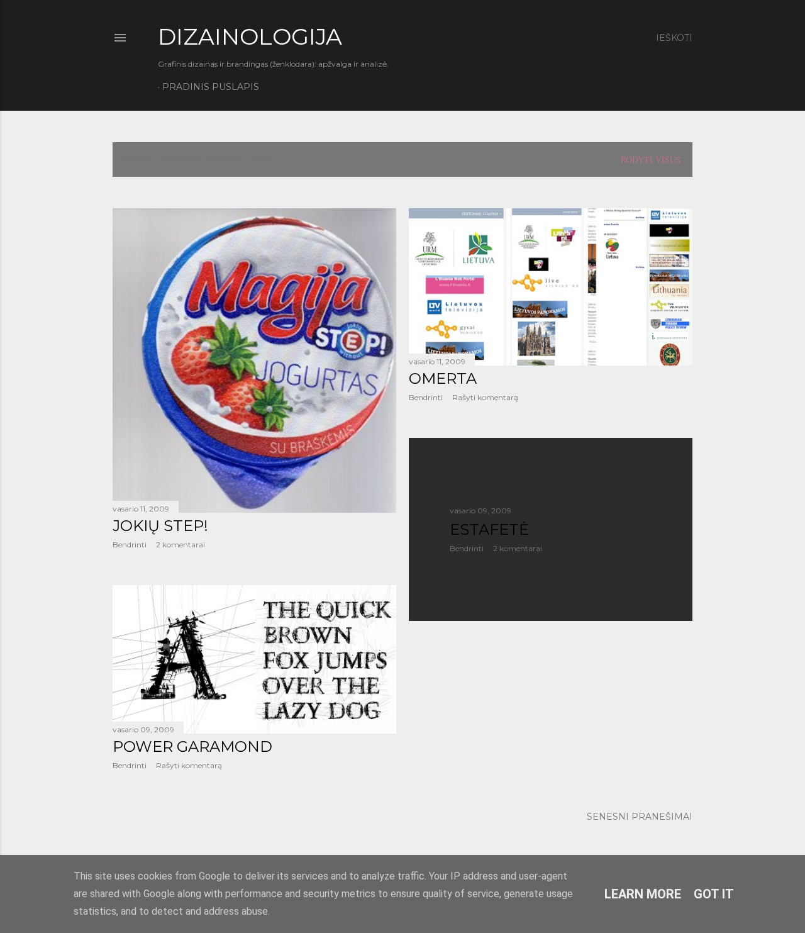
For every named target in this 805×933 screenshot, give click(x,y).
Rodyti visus (651, 159)
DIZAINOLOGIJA (250, 36)
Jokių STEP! (160, 526)
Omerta (443, 378)
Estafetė (489, 529)
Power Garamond (192, 746)
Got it (714, 894)
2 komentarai (180, 544)
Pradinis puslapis (210, 86)
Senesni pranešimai (639, 816)
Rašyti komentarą (485, 397)
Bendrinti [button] (130, 544)
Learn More (642, 894)
